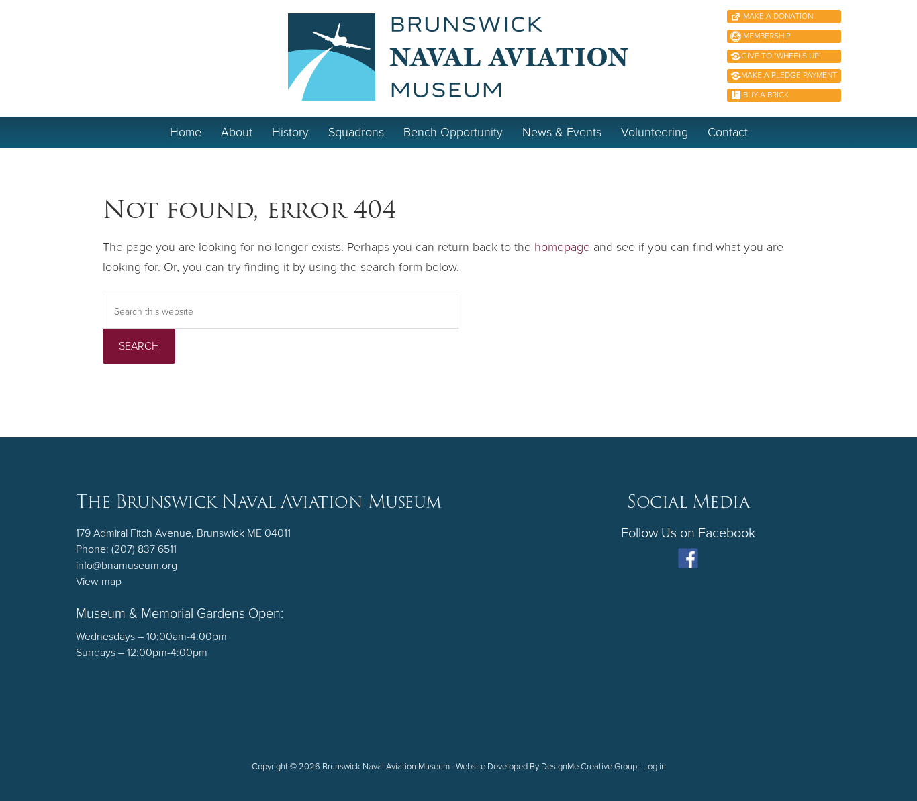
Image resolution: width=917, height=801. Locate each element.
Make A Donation (777, 16)
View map (99, 581)
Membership (766, 35)
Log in (654, 766)
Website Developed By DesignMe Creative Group (546, 766)
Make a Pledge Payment (789, 75)
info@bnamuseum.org (126, 565)
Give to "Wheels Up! (781, 55)
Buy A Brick (765, 94)
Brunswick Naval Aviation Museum (459, 57)
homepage (562, 246)
